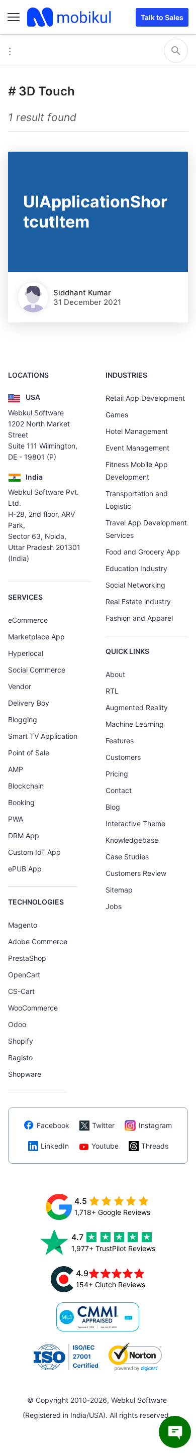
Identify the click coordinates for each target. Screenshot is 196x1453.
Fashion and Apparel (139, 618)
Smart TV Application (42, 736)
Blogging (22, 719)
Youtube (105, 1146)
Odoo (17, 1024)
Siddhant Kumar (82, 292)
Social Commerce (36, 669)
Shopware (24, 1074)
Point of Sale (28, 752)
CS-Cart (21, 991)
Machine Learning (135, 724)
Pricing (117, 773)
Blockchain (26, 785)
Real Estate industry (138, 601)
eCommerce (28, 620)
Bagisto (20, 1057)
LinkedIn (55, 1146)
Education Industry (136, 568)
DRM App (23, 835)
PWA (15, 819)
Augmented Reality (137, 707)
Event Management (137, 447)
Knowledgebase (132, 840)
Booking (21, 802)
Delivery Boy (28, 703)
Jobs (114, 906)
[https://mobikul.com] (70, 17)
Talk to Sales (162, 17)
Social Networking (135, 585)
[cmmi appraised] (98, 1316)
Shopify (20, 1041)
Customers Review (136, 873)
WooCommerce (33, 1007)
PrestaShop (27, 958)
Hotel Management (137, 431)
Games (117, 414)
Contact (119, 790)
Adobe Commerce (37, 941)
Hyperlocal (25, 653)
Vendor (19, 686)
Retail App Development (145, 398)
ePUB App (25, 868)
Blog (113, 807)
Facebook (53, 1125)
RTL (112, 691)
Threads (154, 1146)
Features (120, 740)
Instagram (155, 1125)
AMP (15, 769)
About (115, 674)
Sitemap (119, 889)
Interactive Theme (135, 823)
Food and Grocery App (143, 551)
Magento (22, 925)
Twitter (103, 1125)
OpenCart (24, 974)
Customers (123, 757)
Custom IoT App (34, 852)
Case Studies (127, 856)
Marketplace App (36, 636)
